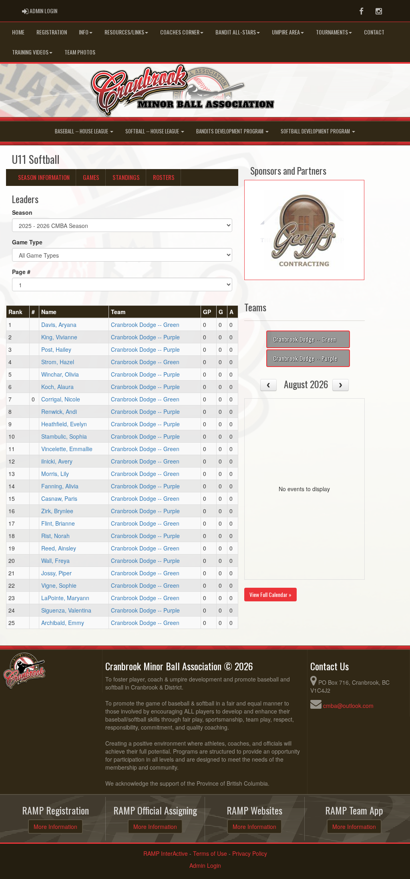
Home (18, 32)
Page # (21, 272)
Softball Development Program (316, 131)
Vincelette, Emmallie (66, 449)
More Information (55, 827)
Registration (51, 32)
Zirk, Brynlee (57, 511)
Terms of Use (210, 853)
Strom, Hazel (57, 362)
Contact (374, 32)
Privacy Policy (249, 853)
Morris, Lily (55, 474)
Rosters (164, 177)
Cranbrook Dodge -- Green (145, 325)
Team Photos (79, 52)
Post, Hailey (56, 349)
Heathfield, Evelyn (64, 424)
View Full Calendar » (270, 594)
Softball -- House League (152, 131)
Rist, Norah (55, 536)
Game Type (27, 242)
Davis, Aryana (58, 325)
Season (22, 212)
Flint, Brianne (58, 523)
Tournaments (332, 32)
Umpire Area (286, 32)
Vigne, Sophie (58, 585)
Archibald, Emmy (62, 623)
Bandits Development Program (230, 131)
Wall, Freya (55, 560)
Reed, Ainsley (58, 548)
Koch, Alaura (57, 387)
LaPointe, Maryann (65, 598)
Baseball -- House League (82, 131)
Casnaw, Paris (59, 498)
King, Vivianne (59, 337)
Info (83, 32)
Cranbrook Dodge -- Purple (145, 337)
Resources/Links (124, 32)
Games (91, 177)
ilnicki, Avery (56, 461)
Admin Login (205, 865)
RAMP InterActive (165, 853)
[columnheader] (18, 312)
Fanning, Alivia (59, 486)
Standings (126, 177)
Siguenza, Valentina (66, 610)
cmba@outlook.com (348, 706)
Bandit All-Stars (235, 32)
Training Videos (30, 52)
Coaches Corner (179, 32)
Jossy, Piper (56, 573)
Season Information (44, 177)
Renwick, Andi (59, 411)
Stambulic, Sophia (64, 436)
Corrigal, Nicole (60, 399)
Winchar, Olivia (60, 374)
